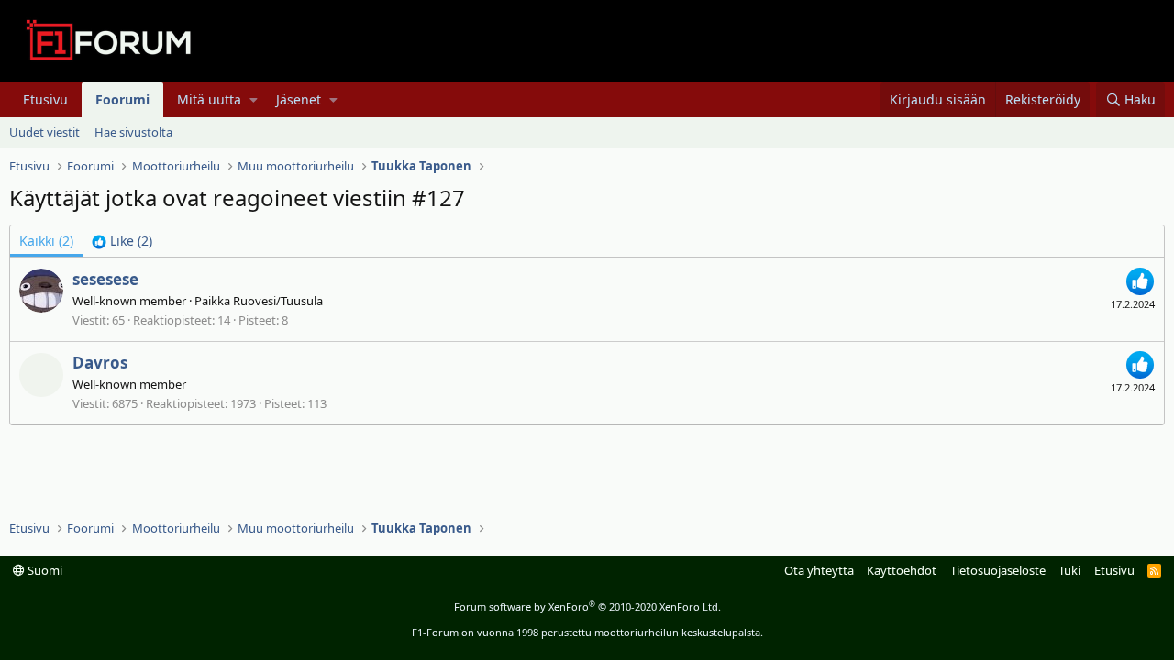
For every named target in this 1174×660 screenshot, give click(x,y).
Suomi (43, 570)
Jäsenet (298, 99)
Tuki (1069, 570)
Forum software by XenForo (587, 606)
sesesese (105, 279)
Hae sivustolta (133, 132)
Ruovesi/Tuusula (278, 300)
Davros (99, 362)
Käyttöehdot (901, 570)
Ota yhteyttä (819, 570)
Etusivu (45, 99)
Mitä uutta (209, 99)
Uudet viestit (44, 132)
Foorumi (122, 99)
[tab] (122, 241)
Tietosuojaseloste (998, 570)
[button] (253, 99)
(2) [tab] (46, 240)
